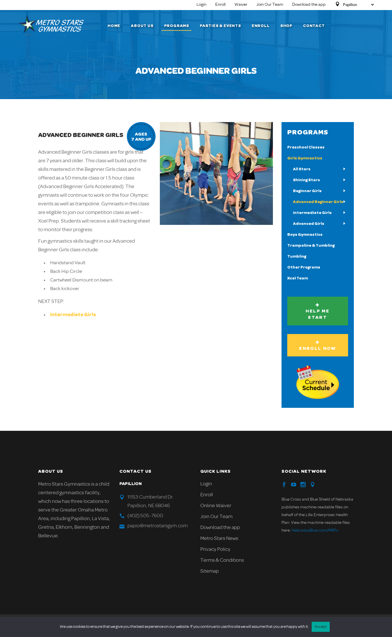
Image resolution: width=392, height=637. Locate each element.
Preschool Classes (306, 147)
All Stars (302, 169)
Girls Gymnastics (304, 158)
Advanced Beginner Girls (318, 202)
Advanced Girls (308, 224)
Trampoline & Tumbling (311, 246)
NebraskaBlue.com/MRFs (315, 530)
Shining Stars (306, 180)
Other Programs (303, 267)
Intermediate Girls (73, 314)
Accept (321, 627)
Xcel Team (297, 278)
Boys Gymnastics (305, 235)
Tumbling (296, 256)
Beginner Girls (307, 191)
